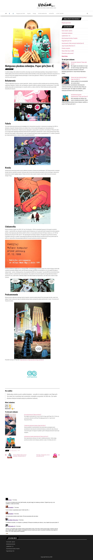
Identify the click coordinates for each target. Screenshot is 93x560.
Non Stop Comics (13, 450)
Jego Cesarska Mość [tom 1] (68, 45)
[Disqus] (32, 478)
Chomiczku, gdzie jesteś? (68, 53)
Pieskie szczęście (66, 48)
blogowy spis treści (20, 13)
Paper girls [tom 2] (32, 359)
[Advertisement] (75, 117)
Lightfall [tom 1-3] (66, 35)
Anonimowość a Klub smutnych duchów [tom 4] (73, 43)
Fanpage (10, 13)
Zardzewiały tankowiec (67, 33)
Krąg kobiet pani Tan (66, 40)
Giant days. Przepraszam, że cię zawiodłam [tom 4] (42, 455)
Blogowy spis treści (66, 22)
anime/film (51, 13)
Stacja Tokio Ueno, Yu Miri (68, 51)
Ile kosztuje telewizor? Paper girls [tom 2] (32, 414)
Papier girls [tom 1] (24, 359)
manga (34, 13)
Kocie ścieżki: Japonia (67, 30)
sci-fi (19, 450)
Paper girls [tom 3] (40, 359)
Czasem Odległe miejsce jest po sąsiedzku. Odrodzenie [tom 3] (19, 455)
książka (29, 13)
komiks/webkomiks (42, 13)
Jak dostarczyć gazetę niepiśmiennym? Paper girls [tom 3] (36, 436)
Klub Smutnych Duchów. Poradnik (69, 38)
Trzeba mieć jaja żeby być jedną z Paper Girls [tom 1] (35, 425)
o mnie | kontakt (59, 13)
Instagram (13, 13)
